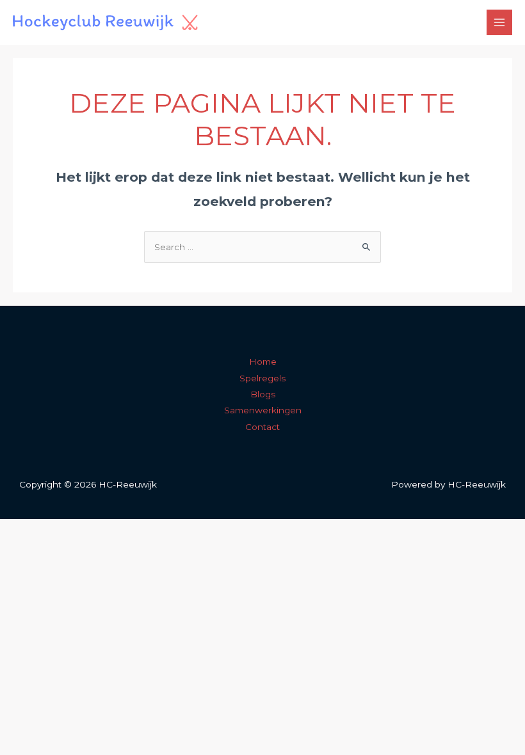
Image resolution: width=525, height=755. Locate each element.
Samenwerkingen (263, 410)
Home (263, 361)
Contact (262, 427)
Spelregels (262, 378)
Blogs (262, 394)
